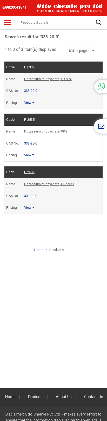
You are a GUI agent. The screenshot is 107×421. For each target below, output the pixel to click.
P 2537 (29, 172)
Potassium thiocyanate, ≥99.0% (48, 79)
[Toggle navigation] (7, 22)
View (28, 103)
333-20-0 (30, 91)
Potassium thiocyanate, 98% (45, 131)
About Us (64, 397)
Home (38, 250)
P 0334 (29, 67)
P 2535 (29, 120)
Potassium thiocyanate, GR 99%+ (49, 184)
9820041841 (16, 7)
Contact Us (93, 397)
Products (36, 397)
